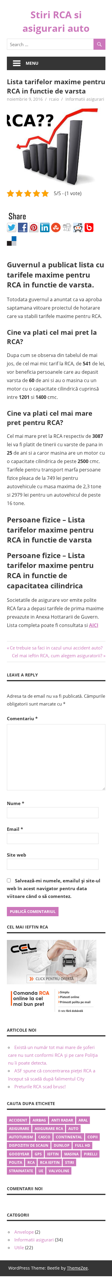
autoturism (21, 1137)
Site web (16, 855)
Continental (69, 1137)
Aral (83, 1120)
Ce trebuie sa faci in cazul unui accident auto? (56, 648)
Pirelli (90, 1154)
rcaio (54, 99)
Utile (19, 1247)
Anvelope (24, 1232)
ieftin (53, 1154)
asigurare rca (49, 1128)
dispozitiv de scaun (28, 1145)
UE (41, 1170)
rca (31, 1162)
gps (38, 1154)
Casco (44, 1137)
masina (71, 1154)
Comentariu (22, 718)
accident (18, 1120)
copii (93, 1137)
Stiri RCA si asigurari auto (56, 21)
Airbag (39, 1120)
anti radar (62, 1120)
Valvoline (59, 1170)
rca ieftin (50, 1162)
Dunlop (62, 1145)
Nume (15, 803)
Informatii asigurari (84, 99)
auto (73, 1128)
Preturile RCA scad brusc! (40, 1086)
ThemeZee (77, 1268)
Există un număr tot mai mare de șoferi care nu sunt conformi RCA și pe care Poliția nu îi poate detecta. (53, 1055)
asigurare (19, 1128)
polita (15, 1162)
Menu (32, 63)
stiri (69, 1162)
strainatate (21, 1170)
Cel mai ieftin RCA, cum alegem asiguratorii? (57, 655)
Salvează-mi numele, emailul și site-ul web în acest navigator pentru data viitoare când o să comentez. (53, 888)
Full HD (82, 1145)
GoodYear (19, 1154)
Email (15, 829)
